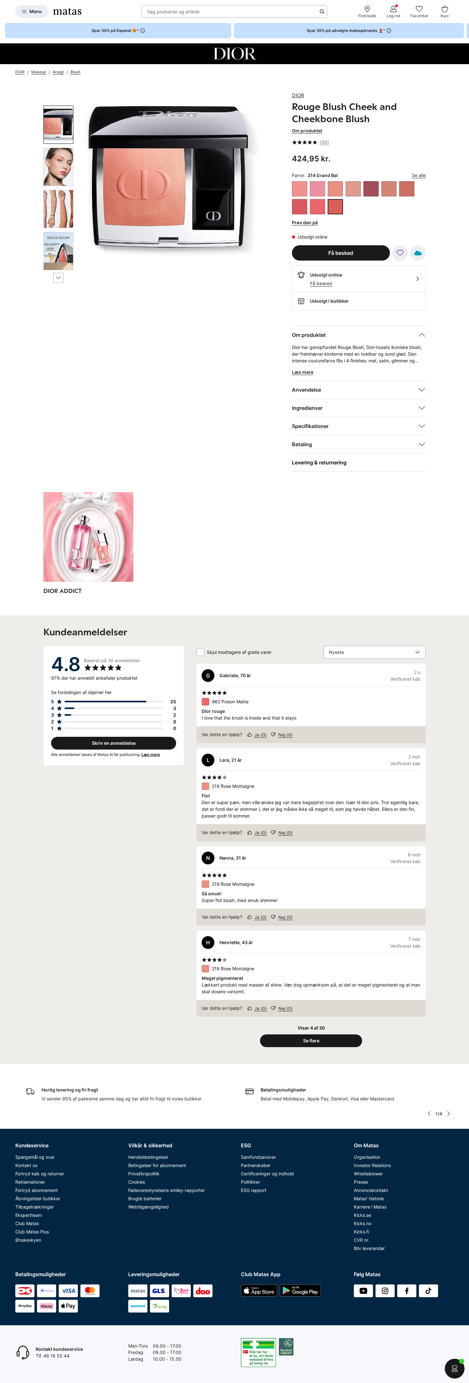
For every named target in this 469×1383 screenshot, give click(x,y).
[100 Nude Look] (317, 188)
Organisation (367, 1157)
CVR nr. (361, 1240)
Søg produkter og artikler (173, 11)
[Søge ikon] (322, 11)
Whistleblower (368, 1173)
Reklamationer (30, 1182)
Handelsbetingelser (148, 1157)
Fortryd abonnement (36, 1190)
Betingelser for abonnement (157, 1165)
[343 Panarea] (353, 188)
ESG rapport (253, 1190)
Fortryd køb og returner (39, 1173)
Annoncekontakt (371, 1190)
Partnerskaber (256, 1165)
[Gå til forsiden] (67, 11)
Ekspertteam (28, 1215)
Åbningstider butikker (37, 1198)
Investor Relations (372, 1165)
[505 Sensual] (389, 188)
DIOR (298, 95)
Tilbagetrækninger (34, 1206)
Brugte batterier (144, 1198)
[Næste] (58, 278)
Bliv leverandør (369, 1248)
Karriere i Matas (370, 1206)
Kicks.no (362, 1223)
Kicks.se (362, 1215)
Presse (361, 1182)
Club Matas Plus (32, 1231)
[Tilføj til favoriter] (400, 253)
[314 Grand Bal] (335, 206)
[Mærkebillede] (234, 53)
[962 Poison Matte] (317, 206)
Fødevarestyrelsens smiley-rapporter (166, 1190)
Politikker (250, 1182)
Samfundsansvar (258, 1157)
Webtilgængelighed (148, 1206)
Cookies (136, 1182)
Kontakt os (26, 1165)
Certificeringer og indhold (267, 1173)
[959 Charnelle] (299, 206)
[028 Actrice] (299, 188)
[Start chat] (455, 1369)
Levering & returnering (319, 462)
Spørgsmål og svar (35, 1157)
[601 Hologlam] (406, 188)
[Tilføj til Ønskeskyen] (418, 253)
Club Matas (27, 1223)
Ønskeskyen (28, 1240)
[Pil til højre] (464, 31)
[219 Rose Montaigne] (335, 188)
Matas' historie (369, 1198)
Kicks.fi (361, 1231)
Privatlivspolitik (144, 1173)
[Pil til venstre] (429, 1113)
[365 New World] (371, 188)
